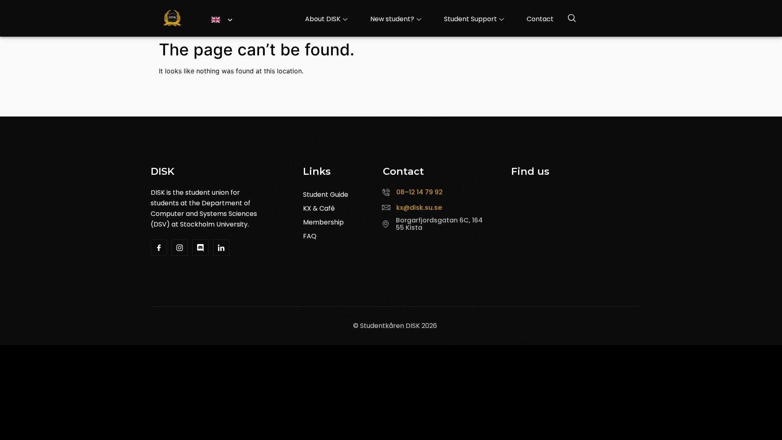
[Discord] (200, 248)
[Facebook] (159, 248)
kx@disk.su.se (419, 207)
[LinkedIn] (221, 248)
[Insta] (179, 248)
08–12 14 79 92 (419, 192)
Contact (540, 19)
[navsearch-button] (572, 19)
